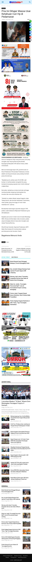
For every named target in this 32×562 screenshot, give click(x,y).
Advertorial (4, 398)
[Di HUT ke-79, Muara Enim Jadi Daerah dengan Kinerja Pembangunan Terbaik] (5, 426)
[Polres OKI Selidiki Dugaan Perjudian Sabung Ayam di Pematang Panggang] (26, 539)
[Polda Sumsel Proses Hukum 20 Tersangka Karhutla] (26, 546)
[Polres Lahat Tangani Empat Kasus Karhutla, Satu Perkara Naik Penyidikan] (5, 295)
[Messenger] (30, 26)
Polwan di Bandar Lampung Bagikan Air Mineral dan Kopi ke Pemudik (23, 250)
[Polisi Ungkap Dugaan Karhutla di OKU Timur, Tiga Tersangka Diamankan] (5, 302)
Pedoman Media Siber (8, 555)
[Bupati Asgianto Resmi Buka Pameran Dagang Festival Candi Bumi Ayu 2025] (5, 433)
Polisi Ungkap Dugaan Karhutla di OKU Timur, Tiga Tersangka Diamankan (20, 302)
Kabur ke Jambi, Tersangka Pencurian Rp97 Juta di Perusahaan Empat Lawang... (11, 515)
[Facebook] (30, 32)
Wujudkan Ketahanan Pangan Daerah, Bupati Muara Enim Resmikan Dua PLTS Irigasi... (20, 449)
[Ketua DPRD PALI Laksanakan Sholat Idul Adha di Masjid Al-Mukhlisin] (5, 472)
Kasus (7, 242)
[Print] (30, 40)
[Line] (30, 29)
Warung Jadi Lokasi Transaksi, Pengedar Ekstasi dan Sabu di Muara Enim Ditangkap (19, 278)
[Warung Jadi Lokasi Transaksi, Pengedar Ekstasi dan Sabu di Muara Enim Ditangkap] (5, 278)
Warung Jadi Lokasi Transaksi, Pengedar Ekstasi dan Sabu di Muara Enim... (11, 507)
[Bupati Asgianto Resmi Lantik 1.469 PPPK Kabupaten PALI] (5, 457)
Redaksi (7, 557)
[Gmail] (30, 37)
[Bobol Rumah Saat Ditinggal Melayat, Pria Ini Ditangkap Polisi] (5, 263)
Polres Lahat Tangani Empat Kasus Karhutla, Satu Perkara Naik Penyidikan (20, 295)
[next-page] (5, 309)
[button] (2, 2)
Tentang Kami (13, 557)
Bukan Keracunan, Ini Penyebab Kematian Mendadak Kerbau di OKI (8, 250)
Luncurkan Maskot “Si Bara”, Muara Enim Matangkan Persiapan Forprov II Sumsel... (16, 403)
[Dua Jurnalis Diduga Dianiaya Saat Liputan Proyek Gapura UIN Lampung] (5, 271)
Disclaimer (25, 555)
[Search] (30, 2)
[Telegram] (30, 24)
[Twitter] (30, 34)
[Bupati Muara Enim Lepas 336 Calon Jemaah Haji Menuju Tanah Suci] (5, 479)
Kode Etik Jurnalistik (22, 557)
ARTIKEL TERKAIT (6, 257)
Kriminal (8, 6)
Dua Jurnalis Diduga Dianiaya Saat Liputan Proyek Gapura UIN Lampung (20, 270)
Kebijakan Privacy (18, 555)
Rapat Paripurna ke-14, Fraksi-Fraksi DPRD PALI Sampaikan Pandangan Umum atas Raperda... (20, 441)
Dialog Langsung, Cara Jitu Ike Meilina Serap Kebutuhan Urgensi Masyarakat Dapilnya (20, 418)
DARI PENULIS (14, 257)
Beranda (3, 6)
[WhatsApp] (30, 21)
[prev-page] (2, 309)
